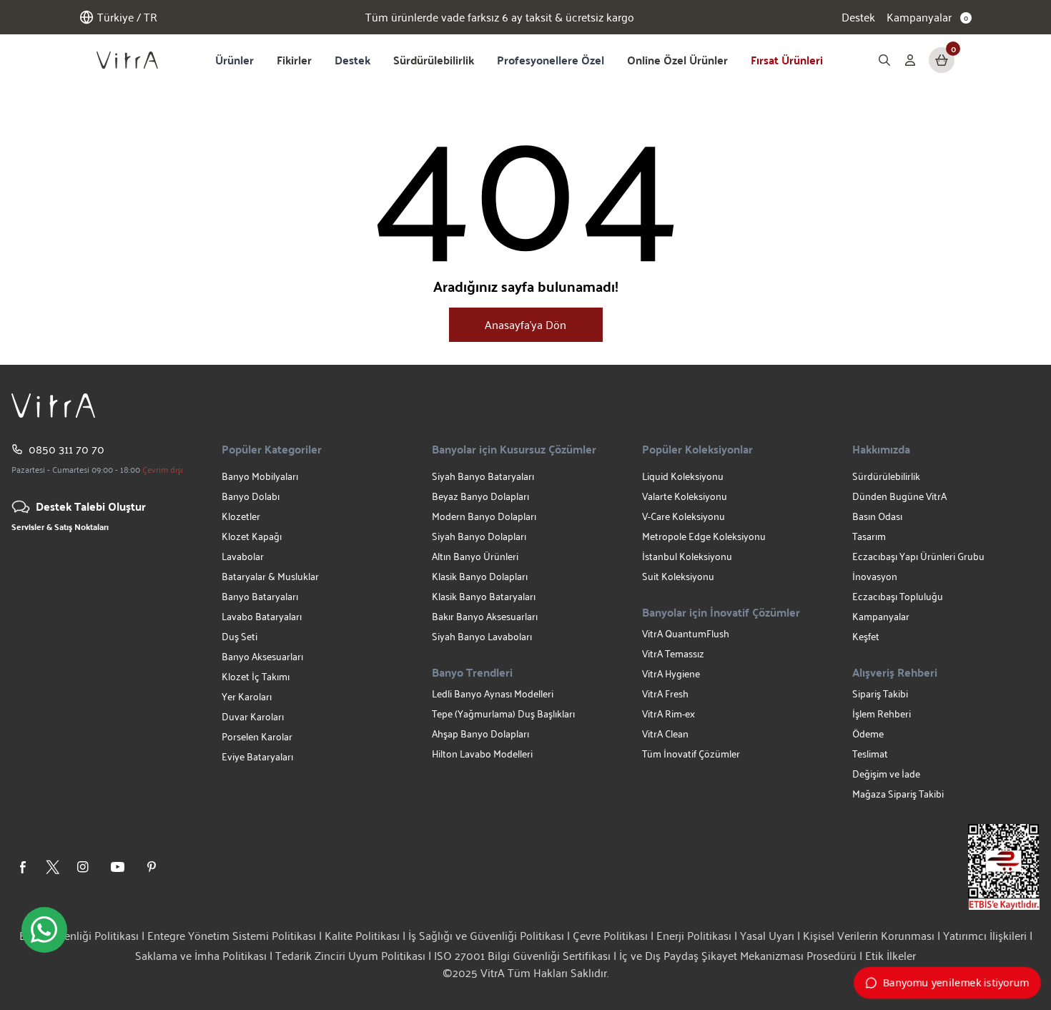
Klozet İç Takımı (256, 676)
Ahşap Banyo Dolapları (480, 733)
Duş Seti (239, 636)
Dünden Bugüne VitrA (899, 496)
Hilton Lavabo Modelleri (482, 754)
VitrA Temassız (673, 653)
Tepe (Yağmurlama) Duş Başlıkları (503, 713)
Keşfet (865, 636)
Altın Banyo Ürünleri (475, 556)
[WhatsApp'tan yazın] (44, 930)
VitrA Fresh (665, 693)
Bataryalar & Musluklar (270, 576)
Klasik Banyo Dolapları (480, 576)
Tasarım (869, 536)
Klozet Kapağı (252, 536)
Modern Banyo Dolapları (484, 516)
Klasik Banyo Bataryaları (484, 596)
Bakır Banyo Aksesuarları (485, 616)
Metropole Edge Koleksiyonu (704, 536)
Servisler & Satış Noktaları (60, 526)
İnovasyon (874, 576)
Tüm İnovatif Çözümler (691, 754)
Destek (858, 17)
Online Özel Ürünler (677, 59)
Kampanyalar (880, 616)
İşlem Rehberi (881, 713)
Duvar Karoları (253, 716)
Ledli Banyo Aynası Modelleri (492, 693)
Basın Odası (877, 516)
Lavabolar (243, 556)
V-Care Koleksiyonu (683, 516)
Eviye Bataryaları (257, 756)
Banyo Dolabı (251, 496)
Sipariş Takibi (880, 693)
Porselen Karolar (257, 736)
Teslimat (870, 754)
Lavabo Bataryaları (262, 616)
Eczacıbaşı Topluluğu (897, 596)
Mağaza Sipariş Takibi (898, 794)
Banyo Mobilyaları (260, 476)
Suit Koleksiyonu (678, 576)
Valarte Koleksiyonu (684, 496)
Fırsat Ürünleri (787, 59)
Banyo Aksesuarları (262, 656)
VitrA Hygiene (671, 673)
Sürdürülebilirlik (433, 59)
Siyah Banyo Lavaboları (482, 636)
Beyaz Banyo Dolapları (480, 496)
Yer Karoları (247, 696)
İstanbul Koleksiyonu (687, 556)
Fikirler (294, 59)
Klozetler (241, 516)
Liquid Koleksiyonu (683, 476)
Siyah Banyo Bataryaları (483, 476)
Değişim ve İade (886, 774)
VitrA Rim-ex (668, 713)
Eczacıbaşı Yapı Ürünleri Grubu (918, 556)
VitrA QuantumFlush (685, 633)
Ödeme (868, 733)
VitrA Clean (665, 733)
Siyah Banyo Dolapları (479, 536)
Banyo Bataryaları (260, 596)
